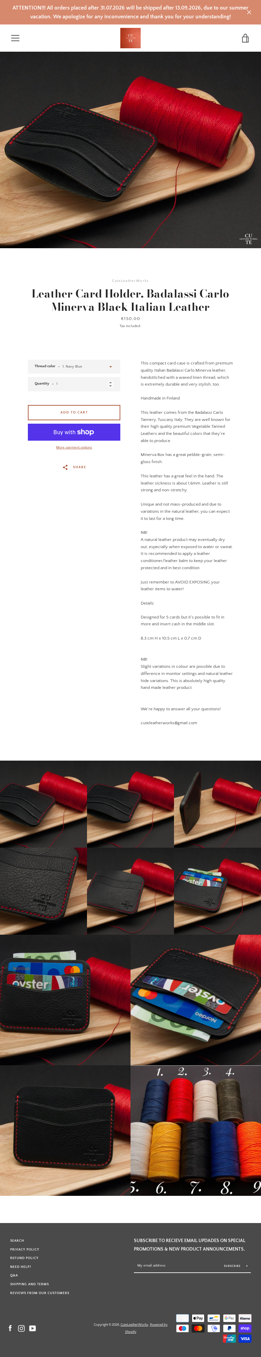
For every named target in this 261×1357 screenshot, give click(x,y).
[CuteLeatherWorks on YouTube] (32, 1328)
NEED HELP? (20, 1267)
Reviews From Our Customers (39, 1293)
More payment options (74, 447)
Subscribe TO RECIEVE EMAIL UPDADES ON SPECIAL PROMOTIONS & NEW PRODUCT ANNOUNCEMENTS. (189, 1245)
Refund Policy (24, 1258)
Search (17, 1240)
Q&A (14, 1275)
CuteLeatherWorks (134, 1325)
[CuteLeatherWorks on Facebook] (10, 1328)
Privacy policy (24, 1249)
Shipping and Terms (29, 1284)
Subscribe (233, 1266)
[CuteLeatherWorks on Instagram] (21, 1328)
